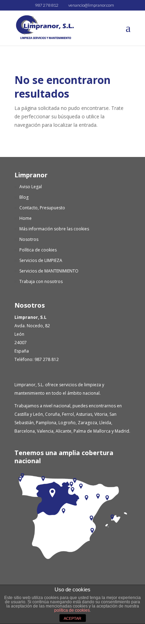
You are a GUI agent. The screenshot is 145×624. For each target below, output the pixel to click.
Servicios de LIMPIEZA (40, 260)
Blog (24, 197)
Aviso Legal (30, 187)
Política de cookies (38, 250)
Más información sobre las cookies (54, 229)
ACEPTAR (72, 618)
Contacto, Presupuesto (42, 208)
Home (25, 218)
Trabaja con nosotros (41, 281)
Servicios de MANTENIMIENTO (48, 271)
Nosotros (28, 239)
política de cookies (72, 610)
